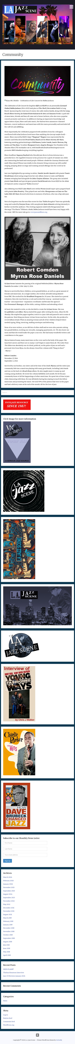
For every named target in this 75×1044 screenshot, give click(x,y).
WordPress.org (8, 1025)
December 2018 (8, 928)
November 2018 (8, 931)
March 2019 (7, 918)
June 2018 (6, 948)
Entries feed (7, 1018)
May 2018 (6, 952)
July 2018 (6, 945)
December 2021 (8, 908)
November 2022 (9, 901)
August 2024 (7, 894)
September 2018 (9, 938)
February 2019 (8, 921)
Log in (5, 1015)
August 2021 (7, 914)
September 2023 (9, 897)
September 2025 (9, 891)
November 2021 (8, 911)
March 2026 (7, 877)
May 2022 (6, 904)
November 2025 (8, 887)
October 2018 (8, 935)
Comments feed (9, 1021)
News (5, 1001)
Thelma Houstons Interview (13, 972)
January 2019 (7, 925)
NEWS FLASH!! (8, 969)
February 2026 (8, 881)
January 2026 (8, 884)
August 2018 (7, 942)
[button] (72, 4)
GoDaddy (59, 1040)
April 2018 (7, 955)
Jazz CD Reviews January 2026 (14, 976)
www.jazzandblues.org (38, 212)
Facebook (37, 1035)
